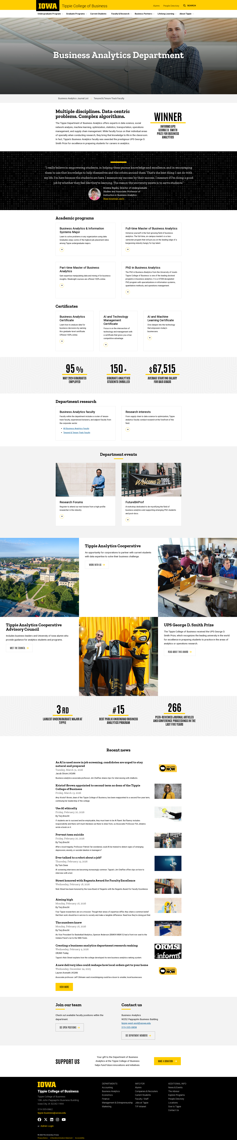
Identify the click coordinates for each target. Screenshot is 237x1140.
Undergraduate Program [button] (49, 14)
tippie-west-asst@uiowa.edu (136, 1023)
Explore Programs (176, 1095)
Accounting (107, 1087)
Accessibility (79, 1138)
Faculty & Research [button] (120, 14)
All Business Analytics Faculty (76, 428)
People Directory (171, 6)
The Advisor (173, 1091)
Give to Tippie (174, 1106)
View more (64, 986)
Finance (105, 1099)
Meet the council (17, 647)
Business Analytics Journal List (73, 98)
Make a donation (165, 1061)
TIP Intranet (140, 1106)
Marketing (106, 1106)
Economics (107, 1095)
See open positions (68, 1027)
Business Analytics (111, 1091)
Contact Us (173, 1110)
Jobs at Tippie (141, 1102)
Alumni (156, 6)
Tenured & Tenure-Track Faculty (109, 98)
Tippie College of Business (84, 6)
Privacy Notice (43, 1138)
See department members (137, 1035)
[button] (189, 5)
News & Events (175, 1087)
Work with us (95, 564)
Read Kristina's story (113, 198)
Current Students (98, 14)
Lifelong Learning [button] (166, 14)
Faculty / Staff (141, 1099)
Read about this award (178, 651)
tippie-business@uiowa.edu (52, 1112)
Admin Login (47, 1126)
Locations (173, 1102)
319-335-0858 (129, 1027)
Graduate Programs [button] (75, 14)
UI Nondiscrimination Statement (61, 1138)
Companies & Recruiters (146, 1091)
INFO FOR (140, 1083)
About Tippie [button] (185, 14)
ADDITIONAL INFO (177, 1083)
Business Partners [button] (143, 14)
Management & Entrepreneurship (117, 1102)
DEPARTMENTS (109, 1083)
